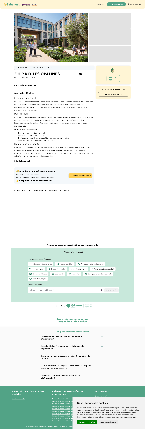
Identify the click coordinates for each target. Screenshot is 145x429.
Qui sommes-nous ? (101, 396)
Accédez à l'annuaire (18, 399)
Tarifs (49, 67)
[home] (12, 4)
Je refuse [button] (92, 422)
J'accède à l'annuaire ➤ (80, 176)
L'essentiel (23, 67)
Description (37, 67)
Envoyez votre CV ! (113, 94)
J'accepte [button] (82, 422)
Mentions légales (53, 427)
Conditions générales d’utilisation (35, 427)
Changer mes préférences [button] (107, 422)
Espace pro (101, 4)
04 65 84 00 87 (112, 78)
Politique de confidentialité (68, 427)
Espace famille (135, 4)
